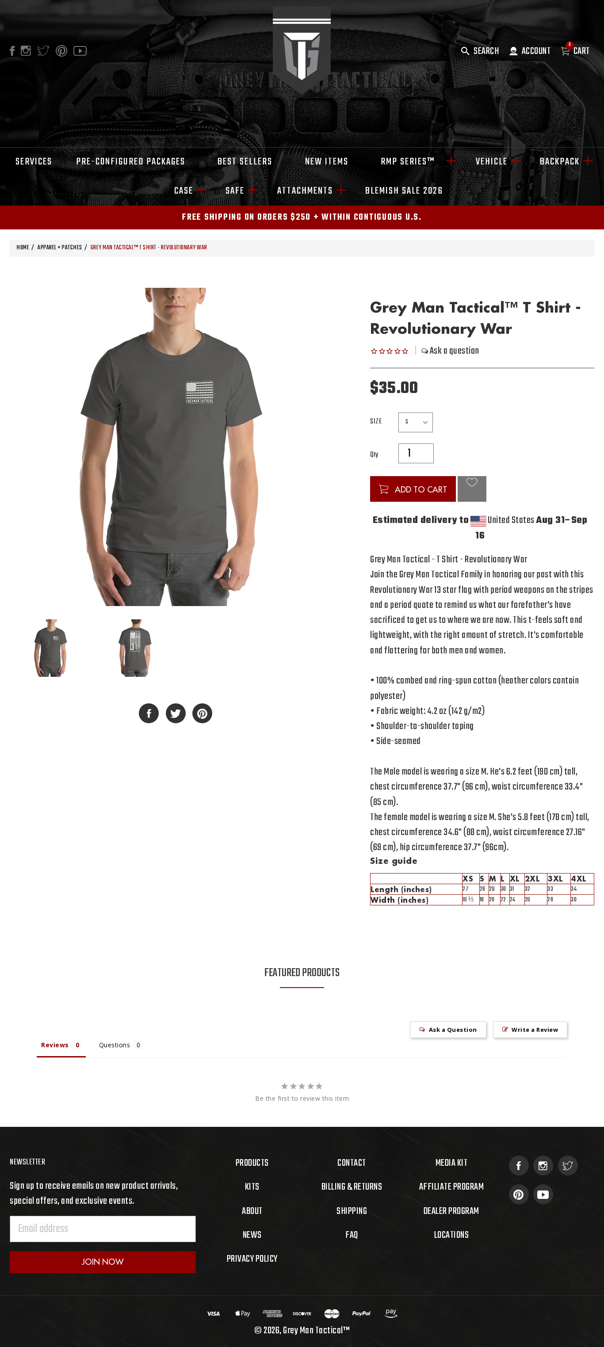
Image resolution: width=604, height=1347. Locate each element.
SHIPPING (351, 1211)
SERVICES (33, 162)
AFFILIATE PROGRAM (451, 1186)
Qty (374, 455)
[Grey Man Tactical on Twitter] (568, 1165)
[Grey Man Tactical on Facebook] (519, 1165)
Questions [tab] (114, 1045)
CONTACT (351, 1163)
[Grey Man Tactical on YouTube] (543, 1194)
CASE (183, 191)
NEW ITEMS (326, 162)
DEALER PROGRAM (451, 1211)
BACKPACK (560, 162)
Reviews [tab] (55, 1045)
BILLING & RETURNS (351, 1186)
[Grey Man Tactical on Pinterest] (519, 1194)
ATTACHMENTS (305, 191)
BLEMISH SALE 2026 (404, 191)
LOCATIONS (451, 1235)
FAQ (351, 1235)
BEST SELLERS (245, 162)
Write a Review (535, 1030)
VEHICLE (492, 162)
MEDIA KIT (452, 1163)
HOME (22, 248)
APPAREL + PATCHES (60, 248)
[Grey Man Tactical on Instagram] (543, 1165)
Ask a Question (453, 1030)
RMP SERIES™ (412, 162)
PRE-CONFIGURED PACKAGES (130, 162)
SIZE (376, 421)
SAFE (235, 191)
